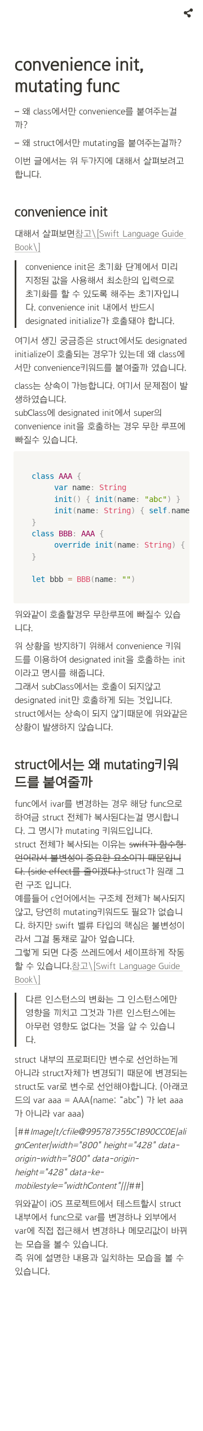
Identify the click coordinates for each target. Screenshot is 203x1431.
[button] (188, 13)
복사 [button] (177, 460)
